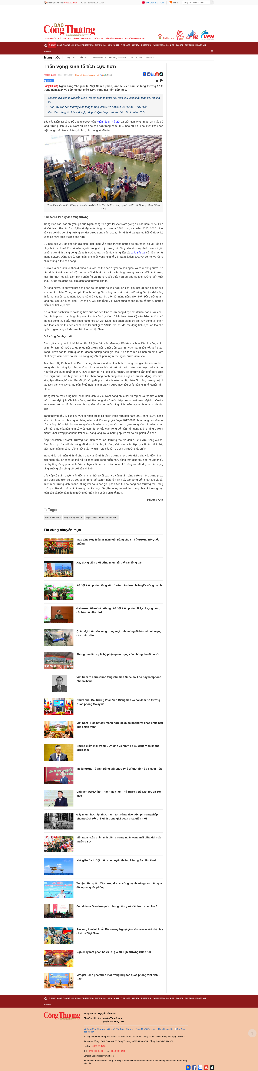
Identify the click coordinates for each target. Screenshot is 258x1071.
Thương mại (100, 45)
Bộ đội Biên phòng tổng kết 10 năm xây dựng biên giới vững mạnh (119, 585)
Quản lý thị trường (84, 45)
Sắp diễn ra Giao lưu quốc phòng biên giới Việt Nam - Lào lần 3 (116, 906)
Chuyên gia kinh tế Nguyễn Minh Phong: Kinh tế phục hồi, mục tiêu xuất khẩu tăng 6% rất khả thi (104, 99)
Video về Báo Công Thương (120, 1029)
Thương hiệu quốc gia (55, 38)
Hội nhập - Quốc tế (174, 45)
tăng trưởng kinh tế (73, 517)
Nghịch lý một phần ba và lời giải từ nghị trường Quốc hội (113, 952)
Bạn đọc (48, 51)
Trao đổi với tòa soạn (146, 1029)
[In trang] (161, 81)
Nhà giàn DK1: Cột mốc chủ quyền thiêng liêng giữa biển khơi (116, 860)
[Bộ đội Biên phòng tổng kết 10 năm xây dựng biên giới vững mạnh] (58, 591)
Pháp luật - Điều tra (130, 45)
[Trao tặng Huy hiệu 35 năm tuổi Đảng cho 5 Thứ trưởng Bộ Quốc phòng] (58, 546)
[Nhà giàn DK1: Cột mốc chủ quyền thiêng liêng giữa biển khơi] (58, 866)
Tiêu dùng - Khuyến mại (195, 45)
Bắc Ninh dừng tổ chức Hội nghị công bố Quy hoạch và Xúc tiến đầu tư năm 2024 (96, 112)
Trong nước (52, 57)
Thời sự (52, 45)
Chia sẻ (50, 81)
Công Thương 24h (65, 45)
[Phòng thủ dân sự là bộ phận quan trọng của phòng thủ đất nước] (58, 660)
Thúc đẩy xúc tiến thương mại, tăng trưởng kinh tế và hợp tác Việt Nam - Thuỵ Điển (97, 107)
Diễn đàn (83, 57)
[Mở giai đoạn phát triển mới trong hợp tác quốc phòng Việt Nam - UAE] (58, 981)
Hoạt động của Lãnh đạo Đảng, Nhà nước (109, 57)
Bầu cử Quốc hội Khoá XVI (142, 57)
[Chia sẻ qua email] (157, 81)
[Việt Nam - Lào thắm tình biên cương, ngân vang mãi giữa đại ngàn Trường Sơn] (58, 844)
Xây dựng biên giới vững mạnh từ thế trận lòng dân (109, 562)
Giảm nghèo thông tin (92, 38)
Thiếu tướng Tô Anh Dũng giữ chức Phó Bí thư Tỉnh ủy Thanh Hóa (119, 768)
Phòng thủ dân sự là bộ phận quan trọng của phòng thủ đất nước (118, 654)
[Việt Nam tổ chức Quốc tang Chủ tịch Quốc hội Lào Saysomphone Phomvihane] (58, 683)
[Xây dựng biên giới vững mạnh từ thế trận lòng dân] (58, 569)
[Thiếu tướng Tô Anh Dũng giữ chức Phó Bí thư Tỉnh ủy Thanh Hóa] (58, 775)
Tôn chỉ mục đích (166, 1029)
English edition (154, 2)
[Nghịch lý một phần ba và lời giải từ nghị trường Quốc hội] (58, 958)
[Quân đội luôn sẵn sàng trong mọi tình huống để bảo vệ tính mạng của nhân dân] (58, 637)
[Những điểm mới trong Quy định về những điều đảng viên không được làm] (58, 752)
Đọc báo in (73, 38)
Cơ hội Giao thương (135, 38)
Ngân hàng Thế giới (108, 121)
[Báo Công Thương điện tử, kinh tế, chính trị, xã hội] (69, 29)
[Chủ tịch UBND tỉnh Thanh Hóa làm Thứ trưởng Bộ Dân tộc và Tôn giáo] (58, 798)
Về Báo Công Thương (94, 1029)
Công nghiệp (113, 45)
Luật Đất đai (137, 252)
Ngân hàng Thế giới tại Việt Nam (101, 517)
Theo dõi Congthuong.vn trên (87, 75)
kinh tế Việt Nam (53, 517)
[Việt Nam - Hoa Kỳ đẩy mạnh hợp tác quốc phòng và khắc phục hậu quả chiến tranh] (58, 729)
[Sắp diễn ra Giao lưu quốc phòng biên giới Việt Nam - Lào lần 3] (58, 912)
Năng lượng (159, 45)
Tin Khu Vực (168, 38)
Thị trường (146, 45)
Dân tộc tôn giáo (114, 38)
